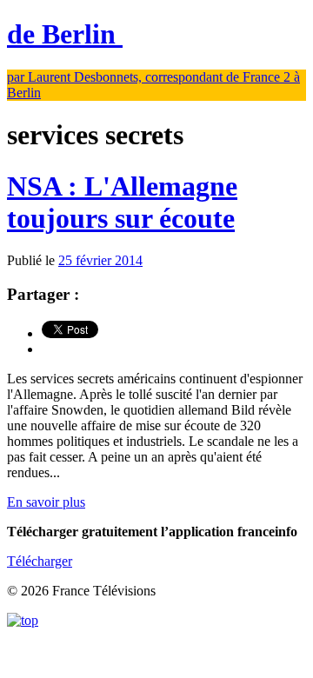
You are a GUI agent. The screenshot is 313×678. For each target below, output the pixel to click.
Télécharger (39, 561)
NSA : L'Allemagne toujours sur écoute (122, 202)
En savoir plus (46, 502)
